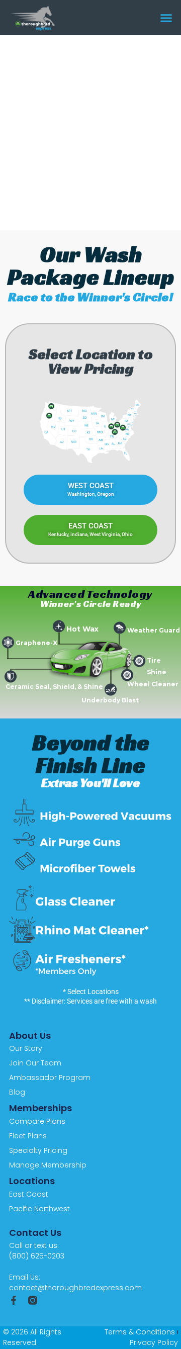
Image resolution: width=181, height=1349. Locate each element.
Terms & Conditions (140, 1332)
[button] (166, 17)
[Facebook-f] (13, 1300)
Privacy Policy (154, 1342)
